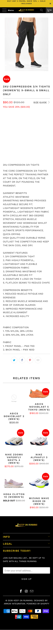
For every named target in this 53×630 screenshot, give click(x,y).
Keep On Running (23, 600)
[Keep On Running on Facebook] (21, 591)
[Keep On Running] (26, 10)
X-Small (9, 119)
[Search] (42, 10)
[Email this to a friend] (38, 360)
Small (21, 119)
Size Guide (40, 102)
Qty (5, 128)
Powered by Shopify (37, 603)
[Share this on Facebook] (22, 360)
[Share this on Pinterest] (30, 360)
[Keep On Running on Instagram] (26, 591)
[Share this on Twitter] (14, 360)
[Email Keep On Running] (32, 591)
